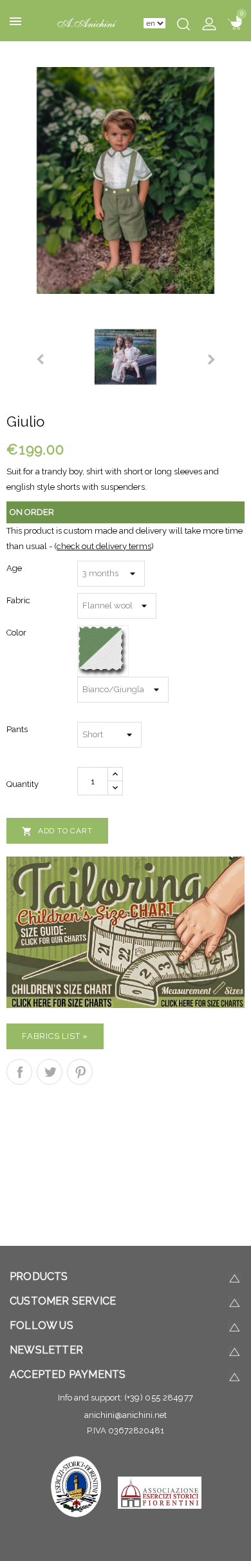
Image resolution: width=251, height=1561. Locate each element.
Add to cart (57, 831)
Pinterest (80, 1072)
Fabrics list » (55, 1036)
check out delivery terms (104, 546)
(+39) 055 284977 (159, 1397)
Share (19, 1072)
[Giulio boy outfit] (125, 179)
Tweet (49, 1072)
